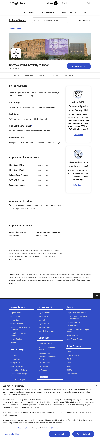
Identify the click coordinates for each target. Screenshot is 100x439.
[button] (85, 10)
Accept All (59, 434)
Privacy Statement (52, 428)
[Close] (96, 385)
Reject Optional (83, 434)
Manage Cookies (12, 434)
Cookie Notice (23, 428)
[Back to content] (22, 259)
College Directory (16, 28)
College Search (17, 20)
